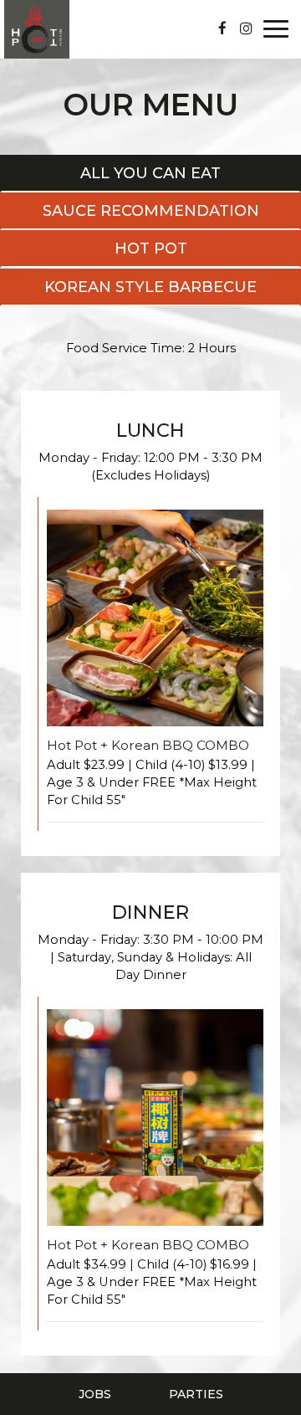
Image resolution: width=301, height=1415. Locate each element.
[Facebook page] (222, 28)
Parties (196, 1394)
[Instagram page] (246, 28)
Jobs (95, 1394)
